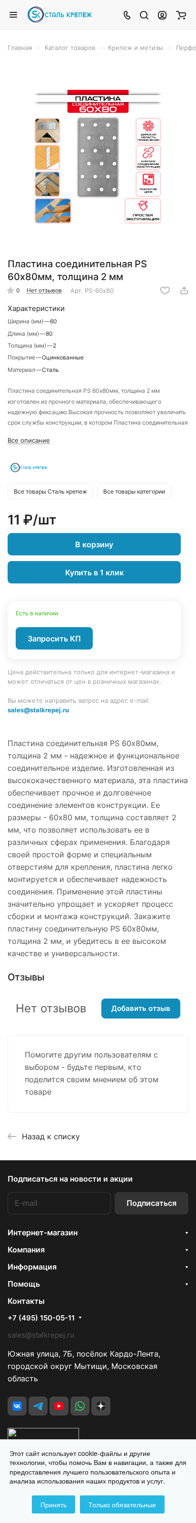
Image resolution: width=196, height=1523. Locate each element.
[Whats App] (79, 1406)
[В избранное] (165, 290)
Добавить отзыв (140, 1008)
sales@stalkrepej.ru (38, 710)
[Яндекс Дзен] (100, 1406)
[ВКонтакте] (17, 1406)
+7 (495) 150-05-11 (41, 1318)
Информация (32, 1266)
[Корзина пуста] (181, 14)
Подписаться (151, 1203)
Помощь (24, 1284)
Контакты (26, 1301)
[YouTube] (59, 1406)
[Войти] (162, 14)
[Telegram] (38, 1406)
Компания (26, 1249)
